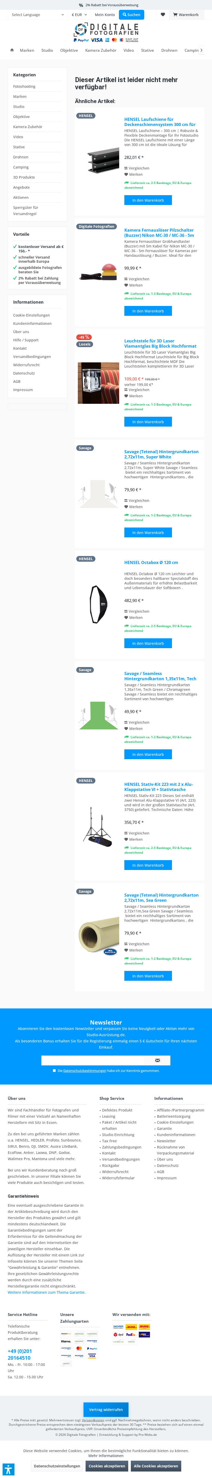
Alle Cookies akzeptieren (156, 1466)
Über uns (21, 331)
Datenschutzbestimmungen (84, 1070)
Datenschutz (24, 373)
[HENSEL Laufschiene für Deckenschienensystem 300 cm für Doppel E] (98, 161)
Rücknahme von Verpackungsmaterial (175, 1150)
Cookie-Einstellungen (31, 315)
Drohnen (20, 157)
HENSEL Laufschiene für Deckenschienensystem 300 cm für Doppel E (159, 122)
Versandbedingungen (32, 356)
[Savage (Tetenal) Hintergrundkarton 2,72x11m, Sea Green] (98, 937)
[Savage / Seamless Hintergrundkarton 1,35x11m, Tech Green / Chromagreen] (98, 715)
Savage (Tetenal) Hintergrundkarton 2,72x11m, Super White (161, 454)
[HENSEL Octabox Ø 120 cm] (98, 604)
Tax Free (109, 1140)
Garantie (164, 1128)
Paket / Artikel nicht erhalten (119, 1125)
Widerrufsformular (118, 1177)
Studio (18, 106)
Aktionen (21, 197)
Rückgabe (110, 1165)
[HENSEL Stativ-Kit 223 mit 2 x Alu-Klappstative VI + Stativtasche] (98, 826)
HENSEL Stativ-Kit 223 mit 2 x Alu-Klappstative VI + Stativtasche (158, 787)
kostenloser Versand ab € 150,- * (41, 248)
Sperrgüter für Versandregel (25, 210)
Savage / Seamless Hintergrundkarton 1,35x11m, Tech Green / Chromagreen (160, 676)
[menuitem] (38, 15)
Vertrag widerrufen (106, 1409)
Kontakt (20, 348)
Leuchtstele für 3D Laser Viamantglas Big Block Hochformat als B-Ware (160, 343)
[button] (8, 1469)
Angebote (21, 187)
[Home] (12, 50)
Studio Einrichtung (118, 1134)
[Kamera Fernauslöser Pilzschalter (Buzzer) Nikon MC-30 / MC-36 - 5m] (98, 272)
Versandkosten (93, 1420)
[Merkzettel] (163, 14)
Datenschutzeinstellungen (57, 1466)
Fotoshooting (24, 86)
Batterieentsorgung (174, 1116)
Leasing (108, 1116)
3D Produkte (24, 177)
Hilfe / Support (26, 340)
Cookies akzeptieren (107, 1466)
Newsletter (166, 1140)
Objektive (21, 116)
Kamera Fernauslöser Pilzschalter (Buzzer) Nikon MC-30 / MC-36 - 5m (159, 233)
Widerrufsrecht (26, 364)
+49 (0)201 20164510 (20, 1354)
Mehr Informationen (106, 1455)
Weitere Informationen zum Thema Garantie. (47, 1292)
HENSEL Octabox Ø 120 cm (151, 562)
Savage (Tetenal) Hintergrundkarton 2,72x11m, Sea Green (161, 897)
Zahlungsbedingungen (121, 1147)
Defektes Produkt (117, 1110)
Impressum (23, 389)
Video (18, 136)
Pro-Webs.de (148, 1434)
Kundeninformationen (32, 323)
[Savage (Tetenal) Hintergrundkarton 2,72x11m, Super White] (98, 494)
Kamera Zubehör (27, 126)
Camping (21, 167)
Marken (20, 96)
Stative (19, 146)
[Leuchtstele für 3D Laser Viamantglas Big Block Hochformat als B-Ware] (98, 383)
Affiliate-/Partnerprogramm (180, 1110)
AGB (16, 381)
